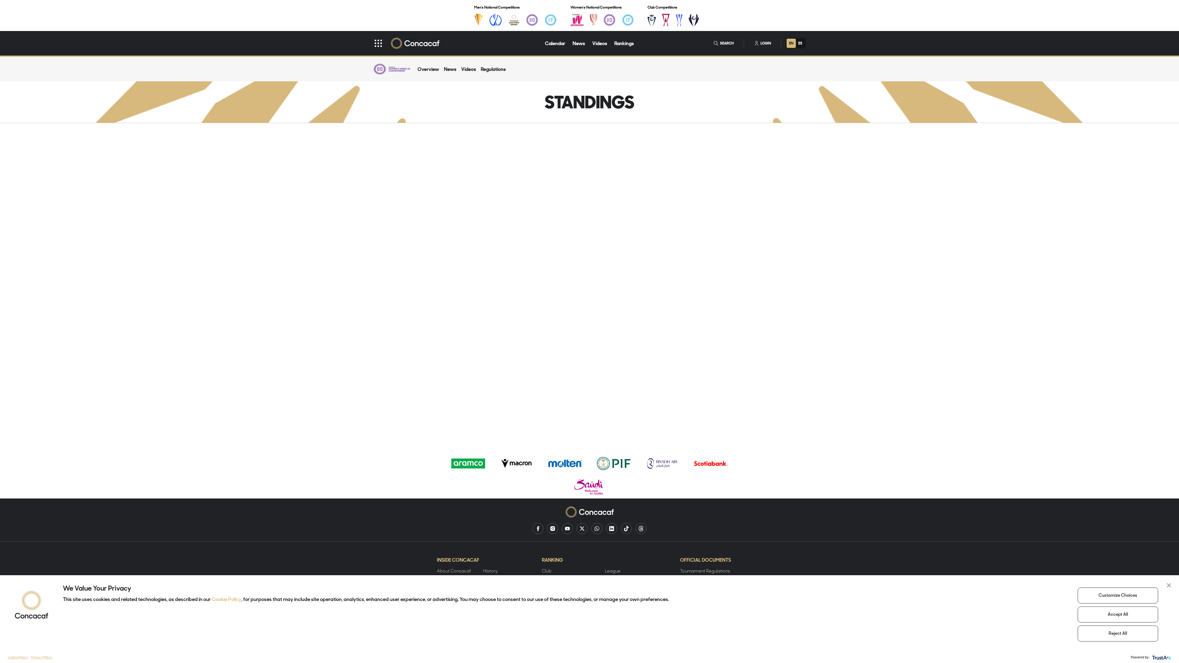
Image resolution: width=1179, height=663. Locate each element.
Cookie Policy (226, 599)
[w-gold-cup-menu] (593, 20)
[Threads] (641, 528)
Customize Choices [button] (1118, 595)
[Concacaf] (415, 43)
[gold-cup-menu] (478, 20)
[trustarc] (1161, 657)
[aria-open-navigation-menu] (378, 43)
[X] (582, 528)
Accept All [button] (1118, 614)
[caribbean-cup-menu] (679, 20)
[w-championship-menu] (577, 20)
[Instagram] (552, 528)
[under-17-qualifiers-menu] (550, 20)
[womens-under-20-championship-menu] (609, 20)
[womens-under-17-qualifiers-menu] (628, 20)
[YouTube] (567, 528)
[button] (1169, 585)
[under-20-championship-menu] (532, 20)
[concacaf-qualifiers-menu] (514, 20)
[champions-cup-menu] (652, 20)
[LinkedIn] (611, 528)
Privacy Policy (42, 657)
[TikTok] (626, 528)
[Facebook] (537, 528)
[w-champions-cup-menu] (694, 20)
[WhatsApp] (596, 528)
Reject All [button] (1118, 633)
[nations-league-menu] (495, 20)
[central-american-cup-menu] (666, 20)
